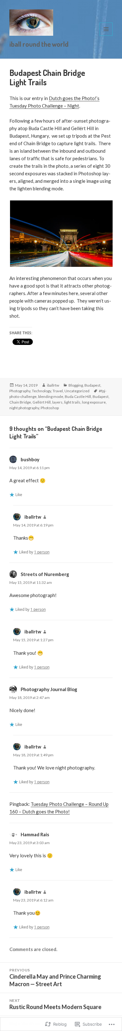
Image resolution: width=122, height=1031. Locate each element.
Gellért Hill (42, 402)
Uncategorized (76, 391)
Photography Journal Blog (49, 689)
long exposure (94, 402)
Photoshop (50, 407)
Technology (41, 391)
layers (57, 402)
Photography (19, 391)
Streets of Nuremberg (45, 574)
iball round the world (39, 44)
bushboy (30, 459)
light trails (72, 402)
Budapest (92, 385)
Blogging (76, 385)
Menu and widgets (106, 35)
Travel (58, 391)
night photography (24, 407)
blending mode (50, 396)
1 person (41, 552)
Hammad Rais (35, 834)
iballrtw (53, 385)
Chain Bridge (20, 402)
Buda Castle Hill (78, 396)
